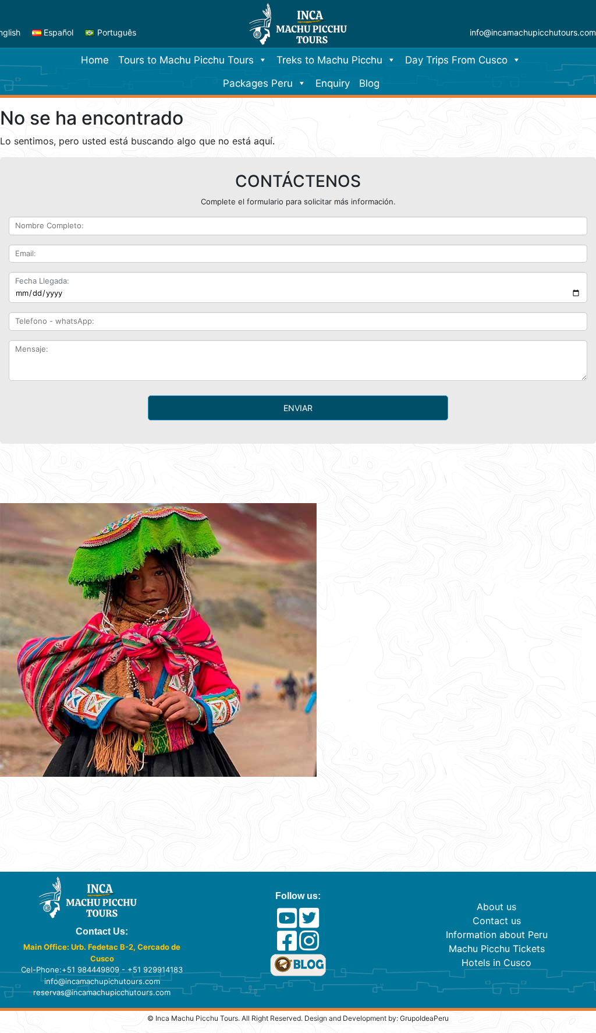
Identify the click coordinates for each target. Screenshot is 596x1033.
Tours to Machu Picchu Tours (186, 60)
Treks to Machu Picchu (329, 60)
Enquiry (332, 83)
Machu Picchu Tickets (497, 948)
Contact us (497, 920)
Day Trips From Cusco (456, 60)
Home (95, 60)
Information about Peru (497, 934)
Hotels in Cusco (496, 962)
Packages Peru (258, 83)
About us (496, 906)
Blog (369, 83)
